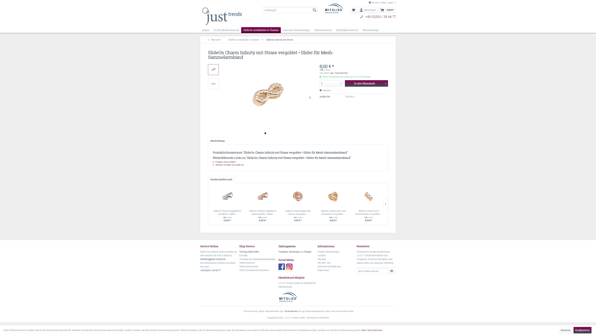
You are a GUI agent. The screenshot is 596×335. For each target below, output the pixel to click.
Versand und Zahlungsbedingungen (257, 259)
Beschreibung (217, 140)
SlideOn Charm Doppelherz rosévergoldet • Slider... (262, 212)
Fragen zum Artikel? (225, 161)
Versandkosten (291, 311)
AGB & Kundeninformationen (254, 270)
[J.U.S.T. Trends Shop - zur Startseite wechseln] (222, 16)
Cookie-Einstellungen (329, 251)
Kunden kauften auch (221, 179)
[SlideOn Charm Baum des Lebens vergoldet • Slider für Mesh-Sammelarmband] (298, 197)
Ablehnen (565, 330)
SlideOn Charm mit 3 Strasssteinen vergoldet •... (368, 212)
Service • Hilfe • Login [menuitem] (382, 2)
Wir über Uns (324, 262)
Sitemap (322, 259)
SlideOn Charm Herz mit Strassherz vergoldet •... (333, 212)
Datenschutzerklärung (329, 266)
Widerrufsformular (248, 266)
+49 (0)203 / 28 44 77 (380, 17)
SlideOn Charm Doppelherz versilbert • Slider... (227, 212)
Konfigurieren (582, 330)
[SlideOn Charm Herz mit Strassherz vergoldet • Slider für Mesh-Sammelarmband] (333, 197)
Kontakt (243, 255)
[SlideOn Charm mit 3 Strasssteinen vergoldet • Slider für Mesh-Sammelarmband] (368, 197)
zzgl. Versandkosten (339, 73)
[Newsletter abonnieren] (392, 271)
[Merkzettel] (353, 10)
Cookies (322, 255)
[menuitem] (290, 10)
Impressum (323, 270)
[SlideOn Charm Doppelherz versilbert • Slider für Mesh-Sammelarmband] (227, 197)
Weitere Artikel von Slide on (229, 164)
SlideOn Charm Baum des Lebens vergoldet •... (298, 212)
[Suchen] (314, 10)
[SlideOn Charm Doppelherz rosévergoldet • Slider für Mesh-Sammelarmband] (263, 197)
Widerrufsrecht (247, 262)
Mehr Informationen (371, 330)
